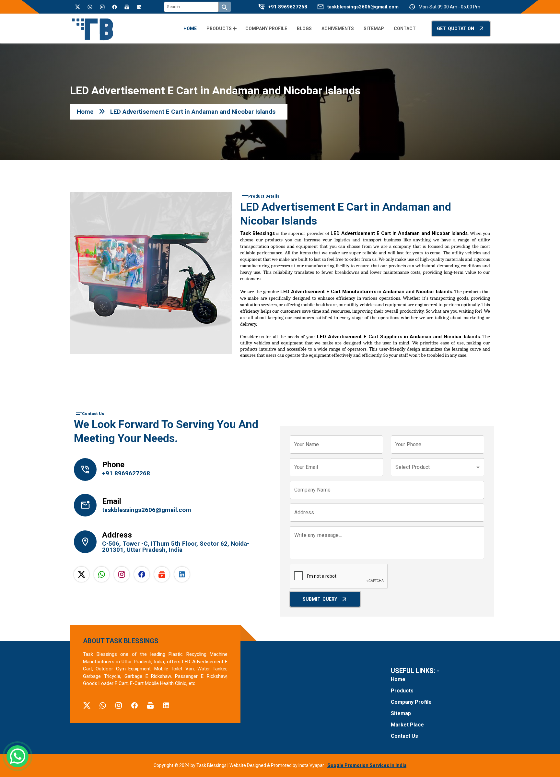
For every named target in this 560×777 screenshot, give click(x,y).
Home (85, 111)
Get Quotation (455, 28)
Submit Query (320, 599)
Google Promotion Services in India (366, 765)
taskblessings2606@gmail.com (363, 7)
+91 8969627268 (287, 7)
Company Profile (411, 702)
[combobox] (437, 467)
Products (402, 691)
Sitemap (401, 713)
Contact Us (404, 736)
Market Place (407, 725)
